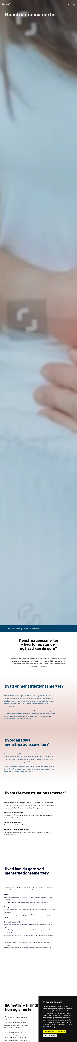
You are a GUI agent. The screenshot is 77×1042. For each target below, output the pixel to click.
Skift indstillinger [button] (50, 1035)
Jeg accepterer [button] (49, 1031)
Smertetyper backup (15, 629)
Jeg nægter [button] (61, 1031)
